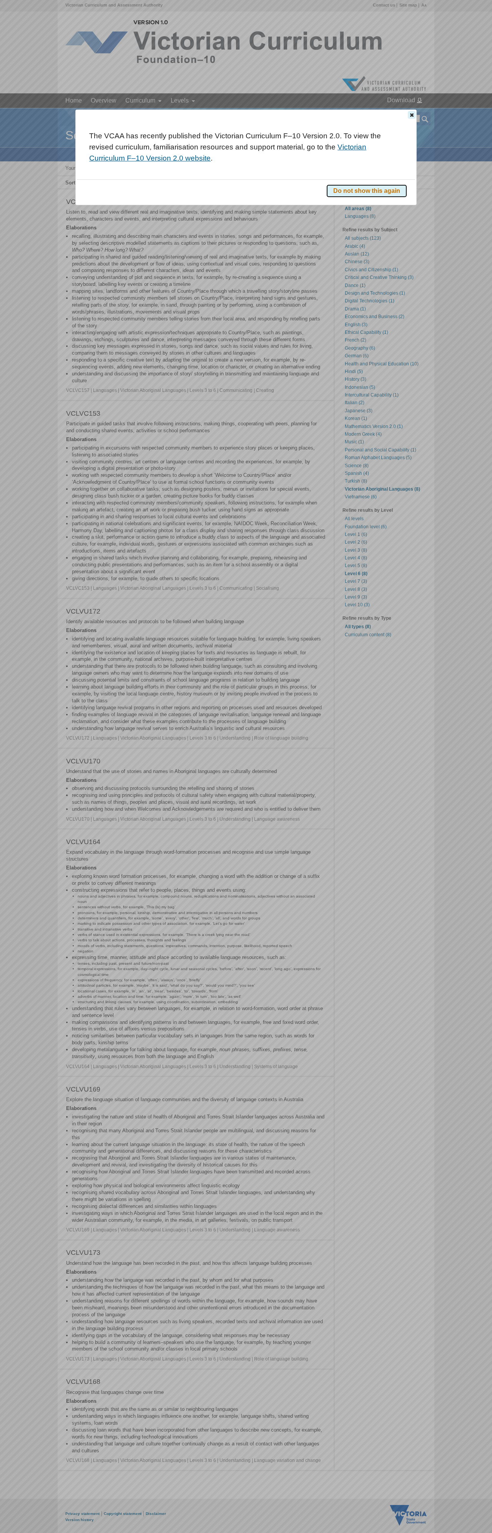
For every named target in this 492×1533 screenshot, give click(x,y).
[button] (412, 115)
